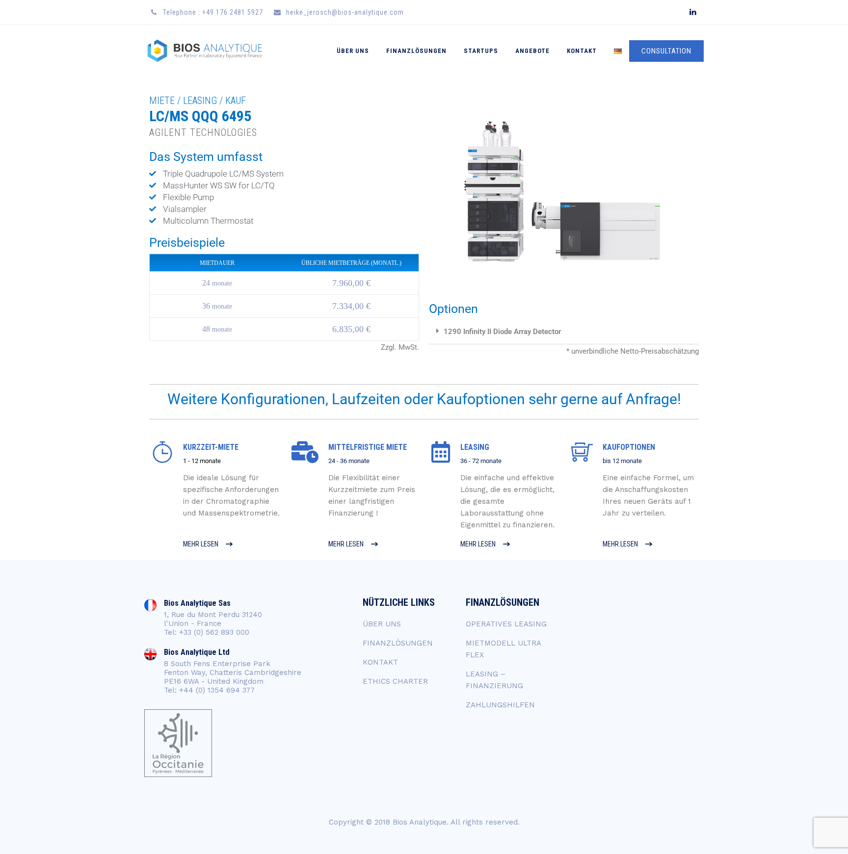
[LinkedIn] (693, 12)
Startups (481, 50)
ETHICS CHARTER (395, 681)
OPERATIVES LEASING (506, 624)
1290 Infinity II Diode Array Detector (502, 331)
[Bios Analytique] (204, 51)
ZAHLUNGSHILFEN (500, 704)
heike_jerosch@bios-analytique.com (345, 12)
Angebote (532, 50)
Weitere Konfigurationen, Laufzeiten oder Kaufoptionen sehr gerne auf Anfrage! (424, 399)
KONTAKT (582, 50)
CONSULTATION (666, 51)
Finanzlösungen (416, 50)
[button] (564, 332)
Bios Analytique (420, 822)
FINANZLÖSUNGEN (398, 643)
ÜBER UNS (353, 50)
